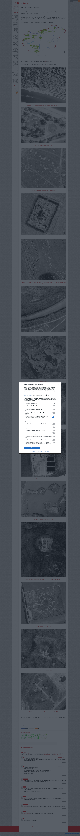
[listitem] (40, 403)
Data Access (40, 451)
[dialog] (40, 418)
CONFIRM (32, 447)
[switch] (53, 405)
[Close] (59, 385)
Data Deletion (34, 451)
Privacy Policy (46, 451)
